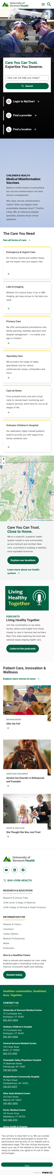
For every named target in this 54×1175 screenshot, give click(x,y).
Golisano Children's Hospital (22, 425)
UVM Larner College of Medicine (19, 902)
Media (6, 943)
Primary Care (13, 321)
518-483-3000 (10, 1103)
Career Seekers (10, 933)
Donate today (14, 974)
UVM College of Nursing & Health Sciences (24, 907)
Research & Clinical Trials (15, 897)
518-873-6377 (10, 1086)
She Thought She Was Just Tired (23, 832)
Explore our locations (23, 560)
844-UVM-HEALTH (19, 880)
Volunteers (8, 929)
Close (27, 1165)
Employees (8, 948)
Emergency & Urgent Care (21, 252)
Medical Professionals (14, 938)
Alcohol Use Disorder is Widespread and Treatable (25, 780)
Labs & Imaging (14, 286)
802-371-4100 (10, 1053)
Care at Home (14, 390)
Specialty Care (14, 356)
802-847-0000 (10, 1020)
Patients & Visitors (12, 924)
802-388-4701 (10, 1120)
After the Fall (13, 723)
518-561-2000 (10, 1070)
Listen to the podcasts (23, 648)
